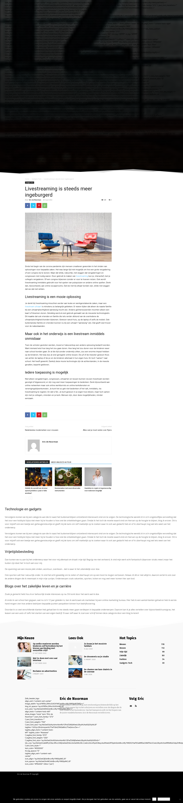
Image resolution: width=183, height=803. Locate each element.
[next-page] (30, 498)
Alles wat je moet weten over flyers (97, 430)
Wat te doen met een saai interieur (45, 659)
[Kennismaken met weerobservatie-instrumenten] (68, 476)
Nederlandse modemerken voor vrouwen (41, 430)
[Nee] (180, 799)
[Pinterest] (38, 205)
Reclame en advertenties (45, 671)
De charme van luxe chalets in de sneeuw (98, 670)
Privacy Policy (164, 799)
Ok (154, 799)
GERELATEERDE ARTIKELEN (37, 462)
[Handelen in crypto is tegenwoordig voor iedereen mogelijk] (98, 476)
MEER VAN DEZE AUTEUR (61, 462)
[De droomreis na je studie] (75, 660)
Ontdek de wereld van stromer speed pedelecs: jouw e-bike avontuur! (36, 490)
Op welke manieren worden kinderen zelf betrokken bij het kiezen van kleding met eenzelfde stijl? (48, 647)
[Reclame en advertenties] (24, 674)
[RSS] (136, 706)
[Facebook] (27, 205)
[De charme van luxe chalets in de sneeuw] (75, 673)
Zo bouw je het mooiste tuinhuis (95, 645)
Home (27, 179)
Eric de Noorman (35, 200)
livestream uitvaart (33, 306)
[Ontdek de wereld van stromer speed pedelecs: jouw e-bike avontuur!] (38, 476)
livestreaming (82, 276)
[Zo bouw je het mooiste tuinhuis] (75, 647)
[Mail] (131, 706)
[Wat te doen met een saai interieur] (24, 662)
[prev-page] (26, 498)
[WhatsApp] (44, 205)
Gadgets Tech (36, 179)
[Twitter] (33, 205)
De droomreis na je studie (96, 656)
